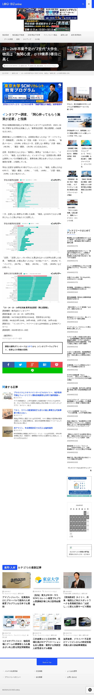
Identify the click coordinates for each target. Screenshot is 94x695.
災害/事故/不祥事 (34, 35)
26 (76, 529)
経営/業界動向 (76, 35)
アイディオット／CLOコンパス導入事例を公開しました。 (79, 327)
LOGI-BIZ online (14, 690)
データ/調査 (8, 39)
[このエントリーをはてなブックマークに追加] (45, 365)
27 (79, 529)
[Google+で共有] (32, 365)
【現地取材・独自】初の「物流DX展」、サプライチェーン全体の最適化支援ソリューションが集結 (72, 187)
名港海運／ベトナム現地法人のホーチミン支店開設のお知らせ (79, 365)
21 (82, 525)
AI (35, 635)
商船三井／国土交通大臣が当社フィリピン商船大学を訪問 (79, 458)
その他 (37, 39)
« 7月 (71, 537)
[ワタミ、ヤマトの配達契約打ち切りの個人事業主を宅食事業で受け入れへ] (7, 414)
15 (85, 521)
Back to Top (47, 662)
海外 (80, 635)
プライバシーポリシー (13, 677)
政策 (18, 39)
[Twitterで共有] (20, 365)
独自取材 (5, 35)
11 (74, 521)
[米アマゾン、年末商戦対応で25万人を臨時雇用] (7, 432)
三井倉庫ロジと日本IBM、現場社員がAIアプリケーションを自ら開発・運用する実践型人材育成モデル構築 (47, 643)
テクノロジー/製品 (50, 35)
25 (74, 529)
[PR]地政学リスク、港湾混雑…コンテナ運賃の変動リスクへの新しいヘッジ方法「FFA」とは (79, 133)
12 (76, 521)
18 (74, 525)
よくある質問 (72, 671)
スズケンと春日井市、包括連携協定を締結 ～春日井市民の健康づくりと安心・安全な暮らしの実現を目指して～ (79, 354)
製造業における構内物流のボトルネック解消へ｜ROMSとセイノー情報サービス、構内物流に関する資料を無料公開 (79, 240)
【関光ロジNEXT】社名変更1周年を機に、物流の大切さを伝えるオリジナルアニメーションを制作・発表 (79, 435)
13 (79, 521)
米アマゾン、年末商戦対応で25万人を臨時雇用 (33, 428)
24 (71, 529)
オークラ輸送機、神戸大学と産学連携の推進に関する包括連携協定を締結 (79, 389)
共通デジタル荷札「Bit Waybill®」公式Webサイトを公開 (79, 278)
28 (82, 529)
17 (71, 525)
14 (82, 521)
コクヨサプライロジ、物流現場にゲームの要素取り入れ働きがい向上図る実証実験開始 (16, 644)
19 (76, 525)
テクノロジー (8, 635)
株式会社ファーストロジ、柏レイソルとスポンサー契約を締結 (79, 318)
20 (79, 525)
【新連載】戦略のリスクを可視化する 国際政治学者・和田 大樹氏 (72, 153)
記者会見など (76, 593)
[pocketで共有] (57, 365)
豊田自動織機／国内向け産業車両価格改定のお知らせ (79, 298)
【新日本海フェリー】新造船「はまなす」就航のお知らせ (79, 308)
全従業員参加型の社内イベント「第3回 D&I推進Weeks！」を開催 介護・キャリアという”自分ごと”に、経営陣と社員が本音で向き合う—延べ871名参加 (79, 254)
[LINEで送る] (32, 370)
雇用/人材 (64, 35)
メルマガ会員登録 (11, 671)
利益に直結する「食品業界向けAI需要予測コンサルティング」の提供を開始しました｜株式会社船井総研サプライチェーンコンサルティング (79, 423)
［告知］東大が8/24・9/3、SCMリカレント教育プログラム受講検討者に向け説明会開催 (47, 600)
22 (85, 525)
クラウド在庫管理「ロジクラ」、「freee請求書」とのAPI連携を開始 (79, 412)
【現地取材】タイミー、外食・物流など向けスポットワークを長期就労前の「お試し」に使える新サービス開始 (77, 602)
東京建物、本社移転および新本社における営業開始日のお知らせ (79, 288)
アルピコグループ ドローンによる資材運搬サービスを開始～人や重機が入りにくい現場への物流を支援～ (79, 401)
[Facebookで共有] (8, 365)
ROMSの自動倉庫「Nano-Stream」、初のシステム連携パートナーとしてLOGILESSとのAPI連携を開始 (79, 377)
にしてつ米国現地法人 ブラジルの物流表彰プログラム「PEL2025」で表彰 (79, 267)
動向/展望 (40, 65)
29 (85, 529)
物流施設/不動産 (18, 35)
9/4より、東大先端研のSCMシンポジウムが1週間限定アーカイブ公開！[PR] (79, 106)
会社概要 (39, 677)
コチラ (30, 346)
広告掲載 (39, 671)
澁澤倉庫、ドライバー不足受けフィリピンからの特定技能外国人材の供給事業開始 (77, 642)
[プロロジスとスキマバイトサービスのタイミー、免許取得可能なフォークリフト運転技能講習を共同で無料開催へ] (7, 396)
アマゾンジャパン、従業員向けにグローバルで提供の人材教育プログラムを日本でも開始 (16, 602)
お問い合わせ (72, 677)
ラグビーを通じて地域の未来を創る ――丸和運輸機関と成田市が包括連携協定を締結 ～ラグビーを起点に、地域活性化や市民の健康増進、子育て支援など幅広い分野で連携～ (79, 340)
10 (71, 521)
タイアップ (27, 39)
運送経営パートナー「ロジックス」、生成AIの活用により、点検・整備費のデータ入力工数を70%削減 (79, 447)
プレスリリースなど (50, 65)
